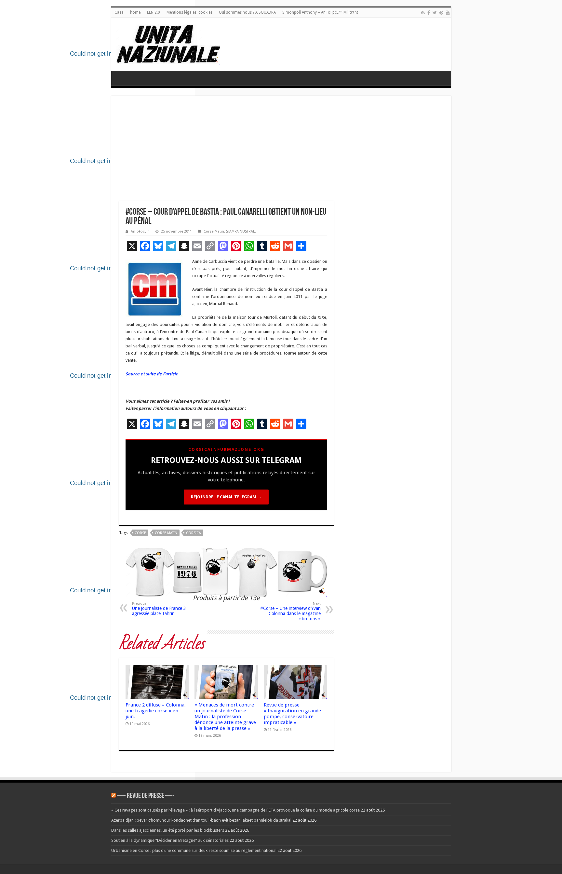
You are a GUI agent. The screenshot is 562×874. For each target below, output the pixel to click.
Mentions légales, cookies (189, 12)
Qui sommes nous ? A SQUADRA (247, 12)
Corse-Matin (214, 231)
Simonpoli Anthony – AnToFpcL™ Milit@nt (320, 12)
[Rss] (423, 13)
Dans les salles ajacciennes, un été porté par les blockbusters (167, 830)
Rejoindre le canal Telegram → (226, 496)
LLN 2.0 (153, 12)
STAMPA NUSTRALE (241, 231)
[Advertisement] (281, 152)
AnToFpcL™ (140, 231)
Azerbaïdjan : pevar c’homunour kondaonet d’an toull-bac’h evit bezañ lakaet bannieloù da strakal (201, 820)
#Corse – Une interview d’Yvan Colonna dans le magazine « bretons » (290, 611)
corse (140, 533)
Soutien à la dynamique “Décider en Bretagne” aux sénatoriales (170, 840)
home (135, 12)
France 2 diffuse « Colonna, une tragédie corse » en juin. (156, 710)
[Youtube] (447, 13)
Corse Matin (166, 533)
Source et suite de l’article (152, 373)
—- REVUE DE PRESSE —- (145, 796)
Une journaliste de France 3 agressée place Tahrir (159, 608)
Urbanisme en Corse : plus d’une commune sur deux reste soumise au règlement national (193, 850)
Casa (119, 12)
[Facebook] (429, 13)
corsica (193, 533)
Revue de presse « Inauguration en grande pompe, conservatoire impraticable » (292, 713)
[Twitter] (434, 13)
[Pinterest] (441, 13)
